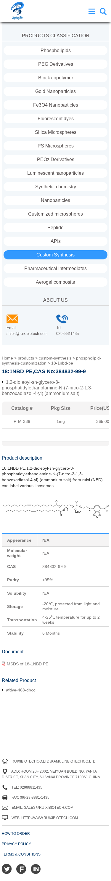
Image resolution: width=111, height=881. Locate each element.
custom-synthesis (55, 358)
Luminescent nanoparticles (55, 173)
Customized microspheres (55, 213)
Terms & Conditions (21, 854)
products (26, 358)
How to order (16, 834)
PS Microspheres (56, 145)
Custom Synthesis (55, 254)
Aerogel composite (55, 282)
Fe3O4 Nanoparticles (55, 104)
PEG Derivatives (55, 64)
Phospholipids (56, 50)
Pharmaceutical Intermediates (55, 268)
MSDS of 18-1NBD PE (27, 664)
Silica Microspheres (55, 132)
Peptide (55, 227)
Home (7, 358)
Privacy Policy (16, 844)
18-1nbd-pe (62, 363)
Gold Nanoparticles (55, 91)
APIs (56, 241)
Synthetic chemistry (55, 186)
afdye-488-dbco (21, 690)
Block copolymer (55, 77)
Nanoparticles (55, 200)
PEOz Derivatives (55, 159)
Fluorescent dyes (56, 118)
